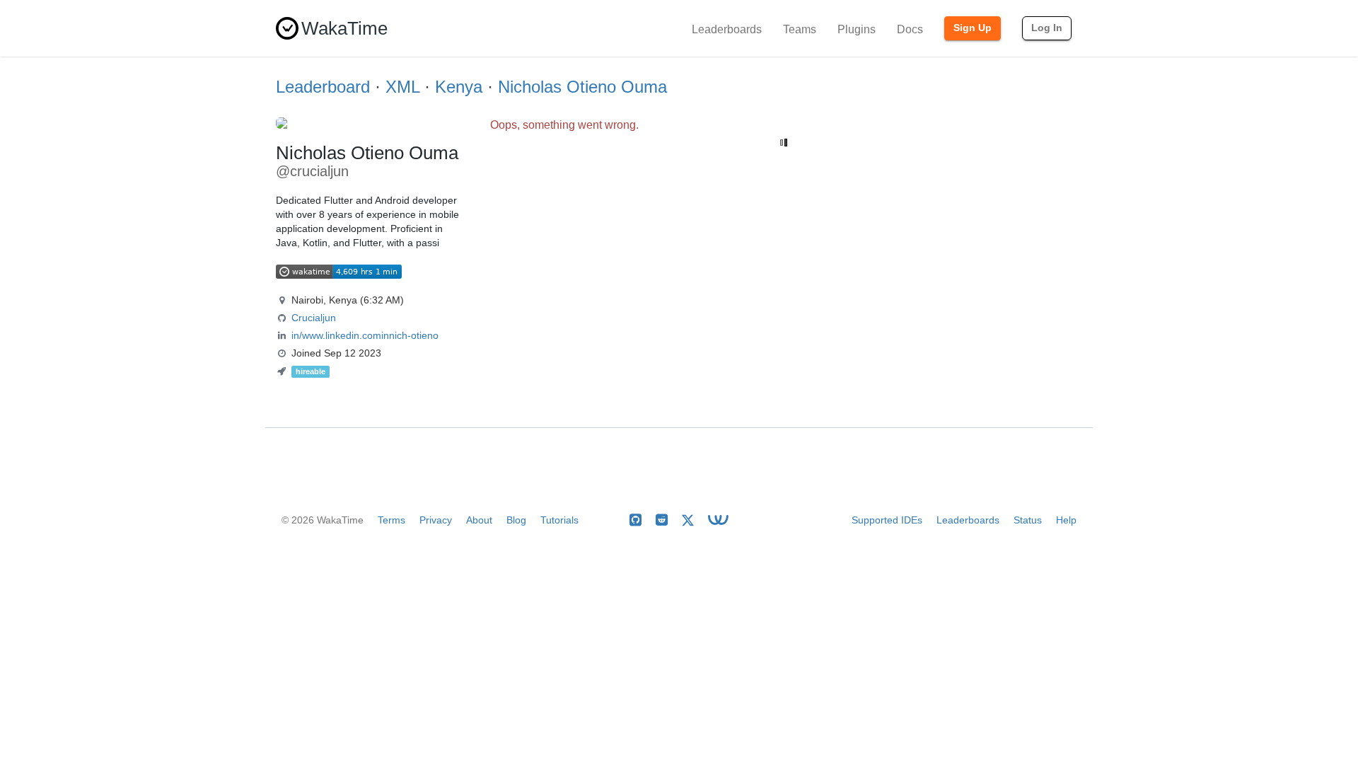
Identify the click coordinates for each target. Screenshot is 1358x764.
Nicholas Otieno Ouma (582, 86)
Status (1028, 520)
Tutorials (559, 520)
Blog (516, 520)
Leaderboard (323, 86)
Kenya (458, 86)
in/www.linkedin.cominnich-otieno (365, 335)
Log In (1046, 27)
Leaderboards (727, 29)
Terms (391, 520)
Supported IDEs (887, 520)
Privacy (435, 520)
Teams (799, 29)
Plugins (856, 29)
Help (1066, 520)
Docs (910, 29)
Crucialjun (313, 317)
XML (402, 86)
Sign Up (972, 27)
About (479, 520)
